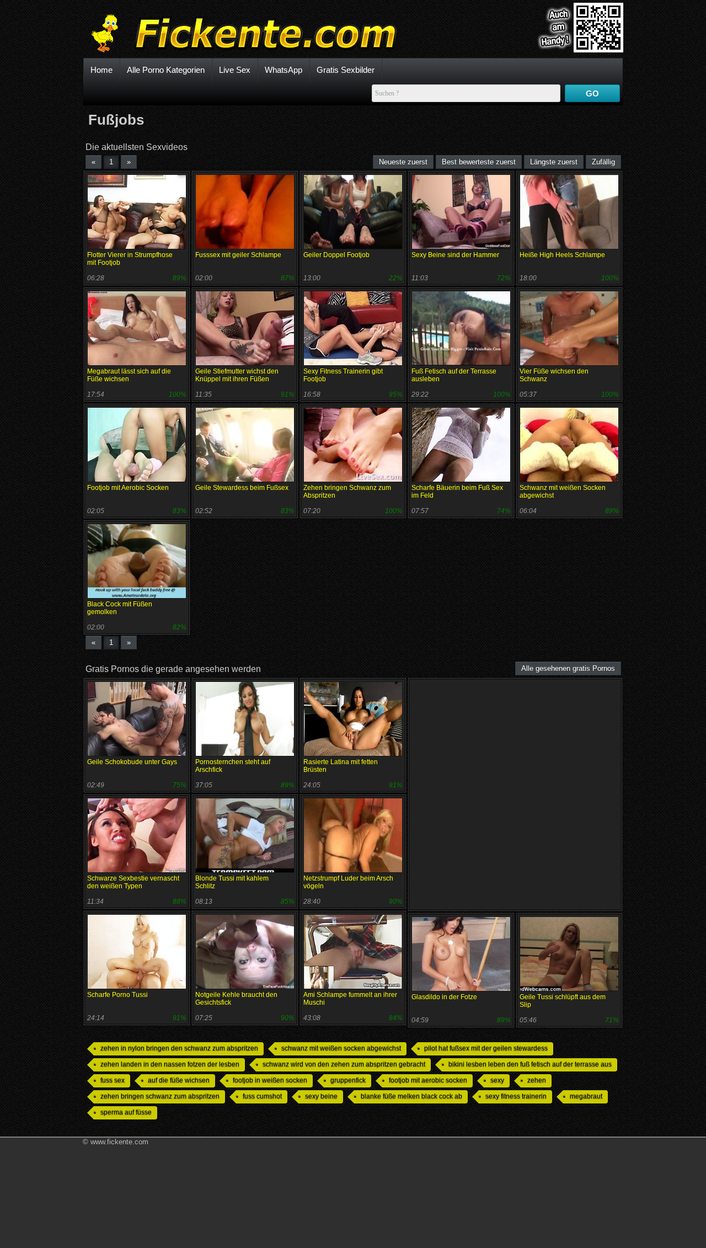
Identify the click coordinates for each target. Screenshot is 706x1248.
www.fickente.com (119, 1142)
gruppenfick (348, 1080)
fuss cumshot (262, 1096)
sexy (497, 1080)
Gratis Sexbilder (346, 69)
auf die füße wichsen (179, 1080)
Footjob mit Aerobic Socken (128, 488)
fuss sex (112, 1080)
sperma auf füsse (126, 1112)
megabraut (586, 1096)
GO (592, 93)
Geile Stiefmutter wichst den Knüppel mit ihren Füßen (237, 375)
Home (101, 69)
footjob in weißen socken (270, 1080)
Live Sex (234, 69)
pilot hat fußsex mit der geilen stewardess (486, 1048)
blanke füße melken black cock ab (411, 1096)
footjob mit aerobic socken (428, 1080)
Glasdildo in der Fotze (444, 997)
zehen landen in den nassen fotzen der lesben (169, 1064)
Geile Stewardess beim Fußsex (241, 488)
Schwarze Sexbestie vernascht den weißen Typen (133, 882)
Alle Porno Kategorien (166, 69)
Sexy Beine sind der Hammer (455, 255)
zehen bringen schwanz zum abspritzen (160, 1096)
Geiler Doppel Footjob (336, 255)
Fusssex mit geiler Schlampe (238, 255)
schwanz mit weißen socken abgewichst (341, 1048)
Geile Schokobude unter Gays (132, 762)
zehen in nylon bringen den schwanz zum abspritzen (179, 1048)
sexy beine (321, 1096)
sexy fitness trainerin (516, 1096)
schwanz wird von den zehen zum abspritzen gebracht (344, 1064)
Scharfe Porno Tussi (117, 995)
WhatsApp (283, 69)
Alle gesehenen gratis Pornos (568, 668)
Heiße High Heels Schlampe (562, 255)
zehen (536, 1080)
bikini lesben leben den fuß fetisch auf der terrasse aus (530, 1064)
